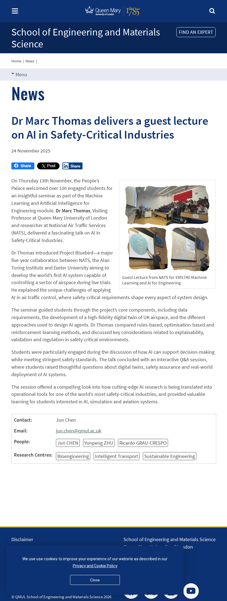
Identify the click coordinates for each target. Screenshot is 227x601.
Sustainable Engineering (169, 456)
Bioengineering (73, 456)
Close (95, 580)
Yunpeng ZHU (98, 443)
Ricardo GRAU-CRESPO (143, 443)
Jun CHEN (67, 443)
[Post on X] (48, 167)
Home (16, 60)
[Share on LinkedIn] (72, 167)
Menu (21, 74)
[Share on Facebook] (22, 167)
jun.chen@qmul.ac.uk (78, 430)
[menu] (15, 12)
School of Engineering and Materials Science (85, 38)
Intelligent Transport (116, 456)
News (29, 60)
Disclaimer (22, 539)
